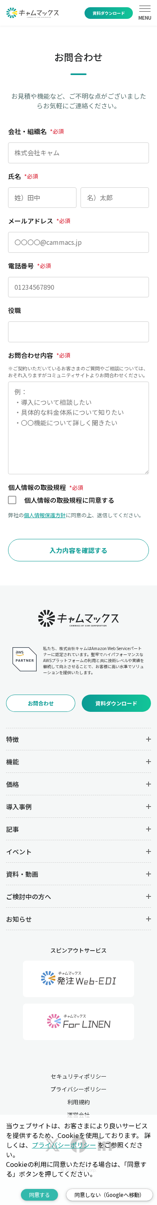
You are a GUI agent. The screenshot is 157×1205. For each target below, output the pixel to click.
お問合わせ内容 (39, 355)
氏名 (23, 176)
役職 (14, 310)
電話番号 (29, 265)
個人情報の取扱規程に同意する (69, 500)
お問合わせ (41, 703)
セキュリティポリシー (79, 1076)
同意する (39, 1195)
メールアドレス (39, 221)
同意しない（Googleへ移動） (109, 1195)
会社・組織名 (36, 131)
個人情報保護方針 (45, 515)
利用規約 (78, 1102)
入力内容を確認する (78, 550)
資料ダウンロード (109, 13)
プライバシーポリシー (78, 1089)
